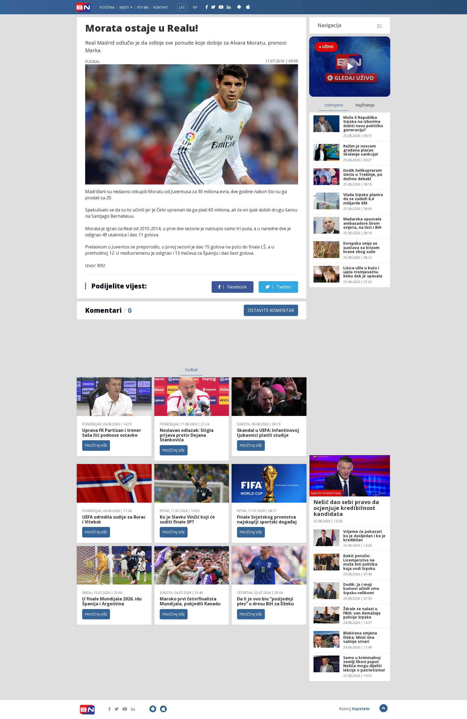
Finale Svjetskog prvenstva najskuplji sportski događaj (267, 519)
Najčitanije (365, 104)
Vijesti (124, 7)
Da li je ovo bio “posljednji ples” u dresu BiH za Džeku (265, 601)
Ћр (195, 7)
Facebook (236, 287)
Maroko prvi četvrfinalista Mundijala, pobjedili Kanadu (190, 601)
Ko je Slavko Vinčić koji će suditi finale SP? (187, 519)
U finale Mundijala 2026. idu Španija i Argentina (112, 601)
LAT (182, 7)
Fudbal (191, 369)
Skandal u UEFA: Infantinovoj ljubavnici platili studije (268, 432)
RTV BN (142, 7)
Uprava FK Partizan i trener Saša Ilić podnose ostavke (111, 432)
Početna (107, 7)
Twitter (283, 287)
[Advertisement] (147, 346)
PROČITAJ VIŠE (96, 445)
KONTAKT (160, 7)
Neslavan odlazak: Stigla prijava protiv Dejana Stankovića (187, 435)
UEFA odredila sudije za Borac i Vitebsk (114, 519)
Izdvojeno (333, 104)
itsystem (360, 708)
